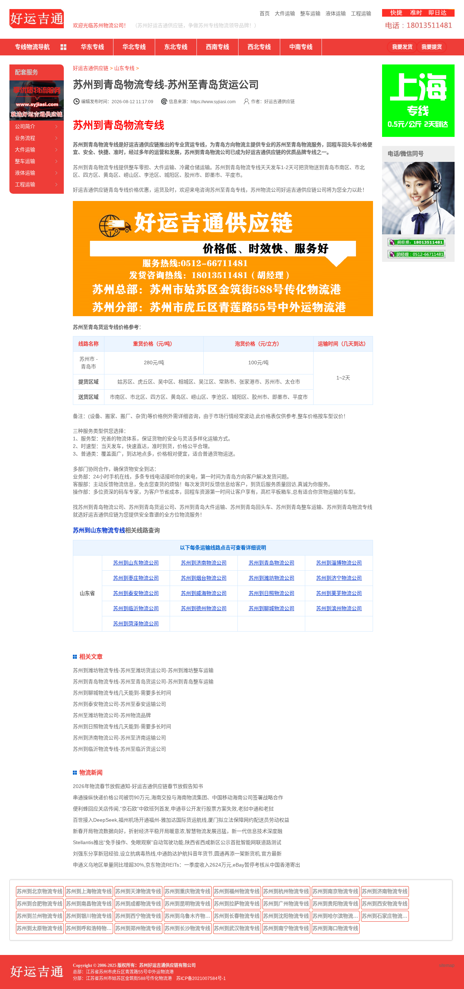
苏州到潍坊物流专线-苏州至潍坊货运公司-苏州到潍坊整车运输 (143, 670)
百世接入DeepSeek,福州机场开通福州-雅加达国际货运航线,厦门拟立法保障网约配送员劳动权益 (181, 820)
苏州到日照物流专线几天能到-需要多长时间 (122, 726)
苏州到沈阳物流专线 (286, 916)
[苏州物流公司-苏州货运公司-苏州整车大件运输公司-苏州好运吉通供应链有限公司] (36, 18)
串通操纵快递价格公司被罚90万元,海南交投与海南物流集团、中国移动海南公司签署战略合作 (178, 797)
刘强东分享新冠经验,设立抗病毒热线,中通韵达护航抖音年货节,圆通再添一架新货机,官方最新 (177, 853)
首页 (265, 13)
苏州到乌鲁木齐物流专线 (188, 916)
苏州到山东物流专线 (99, 530)
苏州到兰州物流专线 (39, 916)
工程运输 (361, 13)
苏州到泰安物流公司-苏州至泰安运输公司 (119, 704)
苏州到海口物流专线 (335, 928)
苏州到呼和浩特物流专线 (89, 928)
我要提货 (432, 47)
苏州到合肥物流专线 (39, 903)
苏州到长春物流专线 (237, 916)
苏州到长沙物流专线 (187, 928)
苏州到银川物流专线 (89, 916)
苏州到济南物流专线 (384, 891)
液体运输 (336, 13)
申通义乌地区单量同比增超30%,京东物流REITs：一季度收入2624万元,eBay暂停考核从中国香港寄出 (186, 865)
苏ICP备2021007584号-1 (201, 978)
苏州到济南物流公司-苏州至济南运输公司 (119, 738)
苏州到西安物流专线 (384, 903)
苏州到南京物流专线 (335, 891)
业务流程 (25, 138)
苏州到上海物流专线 (89, 891)
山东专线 (124, 68)
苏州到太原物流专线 (39, 928)
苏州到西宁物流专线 (138, 916)
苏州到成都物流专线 (138, 903)
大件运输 (285, 13)
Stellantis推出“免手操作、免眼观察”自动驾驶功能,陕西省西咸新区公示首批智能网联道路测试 (177, 842)
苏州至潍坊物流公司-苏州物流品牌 (112, 715)
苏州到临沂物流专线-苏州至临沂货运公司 (119, 749)
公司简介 (25, 126)
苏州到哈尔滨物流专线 (336, 916)
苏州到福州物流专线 (237, 891)
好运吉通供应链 (90, 68)
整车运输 (310, 13)
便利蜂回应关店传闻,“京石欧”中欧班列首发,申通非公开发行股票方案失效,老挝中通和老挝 (173, 809)
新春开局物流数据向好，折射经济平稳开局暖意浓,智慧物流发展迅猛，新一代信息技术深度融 (177, 831)
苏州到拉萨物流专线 (237, 903)
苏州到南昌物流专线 (89, 903)
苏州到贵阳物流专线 (335, 903)
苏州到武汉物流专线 (237, 928)
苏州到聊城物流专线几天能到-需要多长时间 (122, 693)
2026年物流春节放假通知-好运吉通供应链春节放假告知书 (138, 786)
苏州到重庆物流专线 (187, 891)
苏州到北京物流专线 (39, 891)
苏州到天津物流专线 (138, 891)
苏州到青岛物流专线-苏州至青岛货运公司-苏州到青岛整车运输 (143, 681)
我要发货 (402, 47)
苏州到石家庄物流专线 (385, 916)
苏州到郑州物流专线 (138, 928)
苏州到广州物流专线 (286, 903)
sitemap (447, 965)
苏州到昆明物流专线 (187, 903)
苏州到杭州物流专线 (286, 891)
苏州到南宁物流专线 (286, 928)
